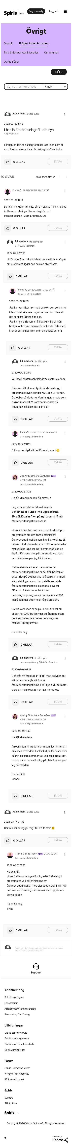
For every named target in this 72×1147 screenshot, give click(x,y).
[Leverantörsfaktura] (60, 177)
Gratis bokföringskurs (16, 1032)
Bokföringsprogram (14, 997)
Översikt (9, 43)
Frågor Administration (34, 43)
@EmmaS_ (44, 498)
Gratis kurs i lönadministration (20, 1044)
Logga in (53, 11)
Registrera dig (36, 11)
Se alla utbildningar (15, 1049)
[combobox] (36, 86)
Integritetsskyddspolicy (17, 1073)
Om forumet (51, 52)
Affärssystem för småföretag (20, 1008)
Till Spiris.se (11, 1103)
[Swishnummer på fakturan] (66, 177)
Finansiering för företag (17, 1014)
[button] (64, 114)
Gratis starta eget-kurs (17, 1038)
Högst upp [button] (5, 1137)
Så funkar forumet (14, 1079)
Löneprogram (11, 1003)
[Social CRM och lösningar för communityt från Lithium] (60, 1138)
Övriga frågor (11, 61)
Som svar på (25, 246)
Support (9, 1097)
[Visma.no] (14, 13)
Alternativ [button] (59, 73)
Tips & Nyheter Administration (21, 52)
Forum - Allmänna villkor (17, 1067)
